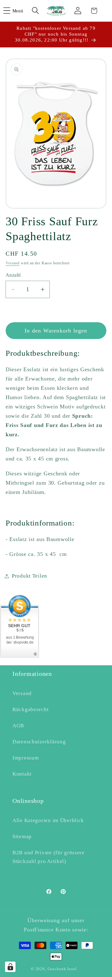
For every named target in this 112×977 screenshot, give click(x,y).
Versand (13, 263)
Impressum (25, 758)
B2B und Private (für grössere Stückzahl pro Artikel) (48, 857)
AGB (18, 725)
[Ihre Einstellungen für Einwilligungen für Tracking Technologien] (10, 967)
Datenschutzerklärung (39, 742)
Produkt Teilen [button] (29, 576)
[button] (17, 10)
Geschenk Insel (62, 968)
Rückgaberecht (30, 709)
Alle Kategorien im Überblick (48, 820)
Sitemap (22, 836)
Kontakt (22, 774)
